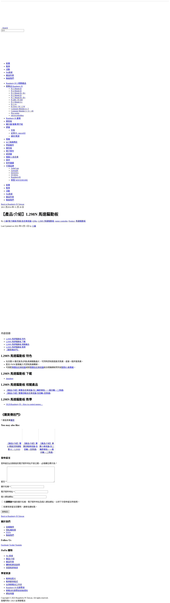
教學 (8, 66)
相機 (8, 139)
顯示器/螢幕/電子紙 (14, 124)
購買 (12, 420)
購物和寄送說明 (13, 565)
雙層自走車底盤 (37, 367)
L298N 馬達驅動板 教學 (16, 347)
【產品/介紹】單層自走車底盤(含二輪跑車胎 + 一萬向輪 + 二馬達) (35, 390)
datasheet (9, 378)
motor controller (61, 221)
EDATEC (15, 173)
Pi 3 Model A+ (17, 102)
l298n (34, 221)
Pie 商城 (9, 556)
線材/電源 (15, 136)
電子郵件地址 (7, 492)
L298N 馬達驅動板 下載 (16, 342)
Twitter (12, 545)
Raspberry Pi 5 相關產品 (16, 83)
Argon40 (14, 170)
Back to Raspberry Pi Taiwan (12, 204)
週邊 (8, 127)
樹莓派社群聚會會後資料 (17, 590)
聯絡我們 (10, 78)
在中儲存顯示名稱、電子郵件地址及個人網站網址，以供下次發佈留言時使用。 (42, 502)
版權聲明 (10, 527)
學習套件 (10, 145)
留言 (3, 482)
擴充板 (9, 148)
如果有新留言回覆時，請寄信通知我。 (20, 507)
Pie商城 (9, 72)
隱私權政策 (11, 530)
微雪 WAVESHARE (19, 180)
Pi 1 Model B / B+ (18, 98)
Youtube (18, 545)
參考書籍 (10, 163)
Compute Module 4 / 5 (20, 109)
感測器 (9, 154)
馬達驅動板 (81, 221)
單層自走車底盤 (19, 367)
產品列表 (10, 75)
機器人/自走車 (12, 157)
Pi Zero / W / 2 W (18, 106)
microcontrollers (17, 115)
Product (72, 221)
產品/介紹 (10, 559)
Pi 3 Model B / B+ (18, 93)
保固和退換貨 (12, 568)
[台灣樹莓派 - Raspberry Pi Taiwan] (44, 25)
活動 (8, 69)
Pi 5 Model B (16, 89)
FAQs (8, 532)
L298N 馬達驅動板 (46, 221)
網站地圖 (10, 593)
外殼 (13, 130)
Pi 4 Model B (16, 91)
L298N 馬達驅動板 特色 (16, 339)
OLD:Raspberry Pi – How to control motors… (24, 404)
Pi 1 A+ (14, 104)
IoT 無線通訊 (11, 142)
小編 (6, 221)
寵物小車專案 (68, 367)
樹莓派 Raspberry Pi (14, 86)
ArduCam (15, 168)
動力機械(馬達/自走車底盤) (20, 221)
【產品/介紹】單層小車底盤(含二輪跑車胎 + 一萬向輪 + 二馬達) (46, 447)
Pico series (15, 113)
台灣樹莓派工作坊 (14, 585)
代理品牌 (10, 166)
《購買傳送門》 (12, 350)
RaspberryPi (16, 177)
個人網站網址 (7, 497)
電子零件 (10, 151)
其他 (8, 160)
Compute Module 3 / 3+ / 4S (22, 111)
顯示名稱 (5, 487)
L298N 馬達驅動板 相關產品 (17, 344)
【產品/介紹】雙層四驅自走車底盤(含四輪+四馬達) (28, 393)
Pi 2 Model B (16, 95)
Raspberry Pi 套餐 (13, 118)
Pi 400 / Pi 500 (17, 100)
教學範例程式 (12, 582)
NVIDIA (14, 175)
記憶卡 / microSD (18, 133)
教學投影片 (11, 579)
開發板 (9, 121)
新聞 (8, 63)
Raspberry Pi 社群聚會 (15, 588)
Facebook (5, 545)
